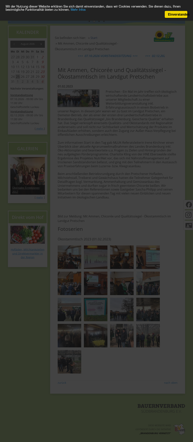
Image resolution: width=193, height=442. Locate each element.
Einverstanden (177, 14)
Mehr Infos (78, 9)
